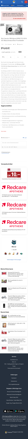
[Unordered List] (11, 147)
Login (25, 137)
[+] (16, 147)
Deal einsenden (26, 2)
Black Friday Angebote (20, 425)
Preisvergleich (20, 5)
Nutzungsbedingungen (14, 384)
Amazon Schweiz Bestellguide (14, 391)
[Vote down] (18, 57)
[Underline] (6, 147)
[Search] (22, 2)
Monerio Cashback (10, 425)
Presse (14, 366)
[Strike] (7, 147)
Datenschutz (14, 381)
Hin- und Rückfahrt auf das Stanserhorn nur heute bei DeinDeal (16, 316)
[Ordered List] (9, 147)
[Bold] (2, 147)
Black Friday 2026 (14, 397)
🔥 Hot (12, 5)
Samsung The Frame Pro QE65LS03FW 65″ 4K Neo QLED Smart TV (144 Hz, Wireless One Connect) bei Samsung (15, 274)
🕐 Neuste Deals (5, 5)
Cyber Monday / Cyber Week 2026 (14, 400)
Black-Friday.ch (14, 426)
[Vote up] (11, 57)
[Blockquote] (13, 147)
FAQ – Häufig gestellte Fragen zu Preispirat (14, 364)
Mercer (14, 247)
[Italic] (4, 147)
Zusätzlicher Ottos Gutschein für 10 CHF (11, 179)
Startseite (3, 7)
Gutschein (8, 7)
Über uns (14, 361)
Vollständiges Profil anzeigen (14, 259)
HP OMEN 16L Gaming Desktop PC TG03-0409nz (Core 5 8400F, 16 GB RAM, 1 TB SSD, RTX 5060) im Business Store (17, 305)
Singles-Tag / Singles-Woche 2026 (14, 403)
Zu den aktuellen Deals (19, 18)
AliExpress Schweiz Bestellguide (14, 394)
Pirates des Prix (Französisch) (14, 368)
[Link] (14, 147)
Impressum (14, 378)
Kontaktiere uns (14, 359)
